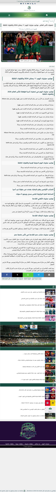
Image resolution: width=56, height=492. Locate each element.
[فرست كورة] (29, 8)
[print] (49, 275)
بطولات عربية (19, 444)
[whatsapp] (28, 275)
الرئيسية (51, 21)
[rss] (30, 3)
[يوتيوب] (28, 3)
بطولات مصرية (29, 444)
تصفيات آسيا (14, 279)
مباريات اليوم (28, 15)
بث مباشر (37, 444)
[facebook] (7, 275)
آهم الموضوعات (26, 323)
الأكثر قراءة (49, 348)
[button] (3, 336)
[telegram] (38, 275)
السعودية (21, 279)
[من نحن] (33, 3)
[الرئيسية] (21, 3)
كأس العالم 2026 (6, 279)
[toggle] (9, 15)
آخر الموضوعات (48, 385)
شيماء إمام (51, 66)
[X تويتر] (25, 3)
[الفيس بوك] (23, 3)
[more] (35, 3)
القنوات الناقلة (27, 279)
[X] (17, 275)
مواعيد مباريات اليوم (36, 279)
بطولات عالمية (10, 444)
